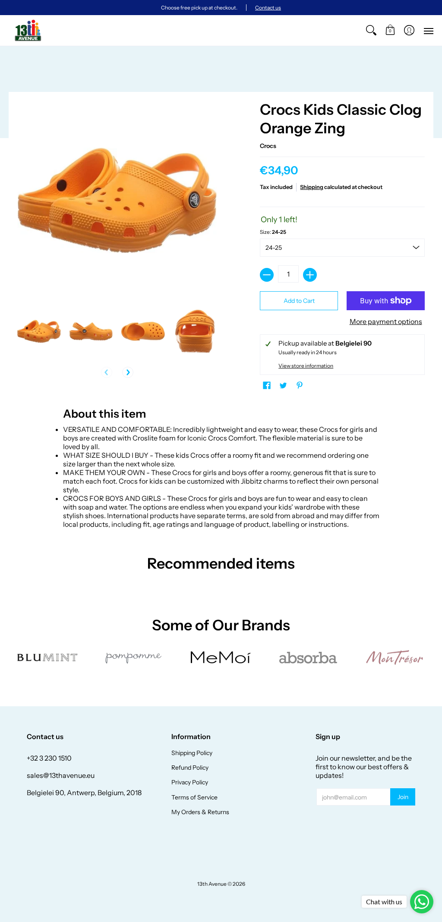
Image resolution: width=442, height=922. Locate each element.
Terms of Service (194, 797)
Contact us (268, 7)
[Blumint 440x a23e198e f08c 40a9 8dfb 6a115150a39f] (48, 657)
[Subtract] (267, 275)
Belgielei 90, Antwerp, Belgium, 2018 (84, 792)
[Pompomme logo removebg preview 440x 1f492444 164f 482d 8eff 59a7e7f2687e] (134, 657)
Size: (273, 232)
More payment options (386, 321)
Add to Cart (299, 301)
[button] (390, 30)
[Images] (307, 657)
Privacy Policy (189, 782)
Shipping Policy (191, 753)
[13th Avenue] (28, 30)
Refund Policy (189, 767)
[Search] (371, 30)
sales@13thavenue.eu (61, 775)
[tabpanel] (221, 466)
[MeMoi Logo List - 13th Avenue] (221, 657)
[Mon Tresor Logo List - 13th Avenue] (394, 657)
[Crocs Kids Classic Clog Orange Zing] (39, 331)
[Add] (310, 275)
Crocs (268, 146)
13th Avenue (212, 884)
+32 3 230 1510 (49, 758)
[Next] (128, 372)
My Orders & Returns (200, 812)
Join (403, 797)
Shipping (311, 187)
